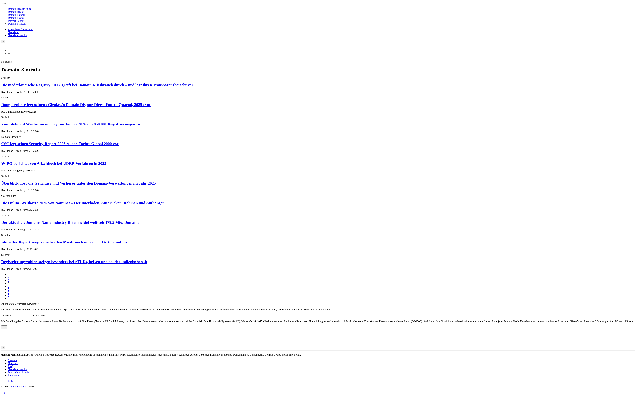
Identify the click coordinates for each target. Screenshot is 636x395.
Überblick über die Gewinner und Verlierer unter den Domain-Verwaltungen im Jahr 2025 (78, 183)
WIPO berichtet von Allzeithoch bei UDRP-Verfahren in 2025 (53, 163)
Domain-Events (16, 17)
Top (3, 392)
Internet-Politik (16, 20)
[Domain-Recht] (1, 44)
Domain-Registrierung (19, 8)
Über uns (13, 363)
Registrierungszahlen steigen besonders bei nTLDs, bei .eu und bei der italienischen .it (74, 262)
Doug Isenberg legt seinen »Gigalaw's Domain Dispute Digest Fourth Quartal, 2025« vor (76, 104)
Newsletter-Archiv (17, 369)
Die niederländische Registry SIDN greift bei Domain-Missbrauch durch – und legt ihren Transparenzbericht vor (97, 85)
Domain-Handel (16, 14)
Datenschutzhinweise (19, 372)
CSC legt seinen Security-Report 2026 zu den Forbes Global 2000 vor (60, 144)
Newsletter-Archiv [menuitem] (17, 35)
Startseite (12, 360)
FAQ (10, 366)
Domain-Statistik (17, 23)
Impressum (13, 375)
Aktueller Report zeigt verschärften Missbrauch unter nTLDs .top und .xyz (65, 242)
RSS (10, 380)
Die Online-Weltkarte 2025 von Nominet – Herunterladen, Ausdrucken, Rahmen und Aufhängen (83, 203)
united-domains (18, 386)
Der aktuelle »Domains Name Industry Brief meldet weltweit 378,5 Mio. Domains (70, 222)
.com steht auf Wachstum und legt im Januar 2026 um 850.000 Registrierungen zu (70, 124)
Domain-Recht (15, 11)
